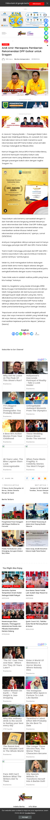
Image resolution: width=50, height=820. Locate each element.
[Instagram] (24, 333)
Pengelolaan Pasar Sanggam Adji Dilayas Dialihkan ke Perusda (12, 524)
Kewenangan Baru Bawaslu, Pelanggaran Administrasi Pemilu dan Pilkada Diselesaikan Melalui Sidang (11, 626)
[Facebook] (13, 333)
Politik (5, 44)
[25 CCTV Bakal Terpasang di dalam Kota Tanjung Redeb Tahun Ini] (37, 511)
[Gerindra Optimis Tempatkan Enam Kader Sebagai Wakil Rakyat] (13, 579)
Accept (25, 817)
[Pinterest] (39, 478)
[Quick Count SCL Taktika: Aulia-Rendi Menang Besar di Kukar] (37, 610)
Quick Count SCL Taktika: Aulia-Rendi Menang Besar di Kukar (37, 623)
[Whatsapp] (20, 333)
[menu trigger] (5, 33)
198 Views (9, 59)
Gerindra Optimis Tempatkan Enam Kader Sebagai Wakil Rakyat (12, 592)
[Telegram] (31, 333)
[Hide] (47, 46)
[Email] (45, 478)
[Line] (46, 37)
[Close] (47, 3)
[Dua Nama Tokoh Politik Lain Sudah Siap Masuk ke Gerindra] (37, 579)
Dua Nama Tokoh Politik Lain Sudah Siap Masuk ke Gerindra (36, 592)
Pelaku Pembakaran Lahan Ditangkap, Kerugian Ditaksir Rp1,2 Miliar (12, 551)
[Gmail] (28, 333)
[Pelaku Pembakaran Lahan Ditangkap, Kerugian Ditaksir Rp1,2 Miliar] (13, 538)
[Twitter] (17, 333)
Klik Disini (37, 4)
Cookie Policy (30, 813)
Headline (7, 586)
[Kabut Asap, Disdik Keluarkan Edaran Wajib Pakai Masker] (37, 538)
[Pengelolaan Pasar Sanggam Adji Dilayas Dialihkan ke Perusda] (13, 511)
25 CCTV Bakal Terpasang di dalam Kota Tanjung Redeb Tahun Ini (36, 524)
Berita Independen (22, 59)
